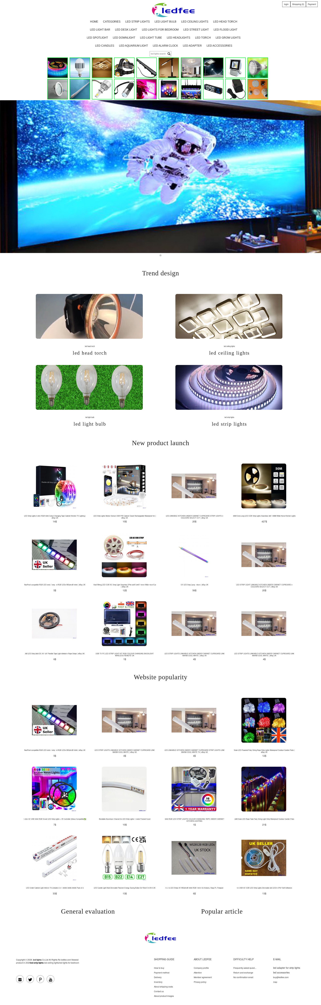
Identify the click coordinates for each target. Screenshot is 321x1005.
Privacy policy (200, 981)
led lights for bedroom (160, 29)
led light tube (151, 37)
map (275, 981)
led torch (203, 37)
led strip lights (137, 21)
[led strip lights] (57, 67)
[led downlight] (57, 89)
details (89, 316)
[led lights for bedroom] (191, 67)
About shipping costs (163, 986)
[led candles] (168, 89)
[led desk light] (168, 67)
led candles (104, 45)
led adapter (192, 45)
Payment (312, 4)
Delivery (158, 977)
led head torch (225, 21)
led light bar (100, 29)
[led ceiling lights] (102, 67)
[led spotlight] (257, 67)
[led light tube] (80, 89)
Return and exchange (243, 972)
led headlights (178, 37)
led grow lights (228, 37)
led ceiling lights (194, 21)
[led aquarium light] (191, 89)
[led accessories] (257, 89)
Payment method (161, 972)
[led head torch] (124, 67)
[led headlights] (102, 89)
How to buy (159, 967)
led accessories (219, 45)
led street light (196, 29)
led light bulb (165, 21)
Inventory (158, 981)
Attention (198, 972)
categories (112, 21)
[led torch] (124, 89)
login (286, 4)
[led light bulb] (80, 67)
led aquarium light (133, 45)
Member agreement (203, 977)
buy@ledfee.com (281, 977)
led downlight (124, 37)
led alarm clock (165, 45)
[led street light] (213, 67)
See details (54, 486)
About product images (164, 995)
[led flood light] (235, 67)
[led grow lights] (146, 89)
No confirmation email (243, 977)
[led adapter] (235, 89)
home (94, 21)
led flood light (225, 29)
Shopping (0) (298, 4)
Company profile (201, 967)
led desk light (126, 29)
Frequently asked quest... (244, 967)
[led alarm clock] (213, 89)
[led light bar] (146, 67)
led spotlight (97, 37)
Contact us (159, 991)
